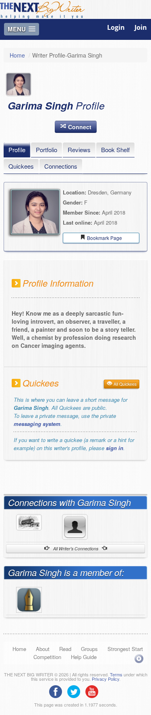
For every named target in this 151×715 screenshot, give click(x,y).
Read (65, 649)
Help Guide (84, 657)
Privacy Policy (105, 679)
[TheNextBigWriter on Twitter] (75, 691)
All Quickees (124, 384)
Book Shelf (115, 149)
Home (17, 55)
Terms (116, 674)
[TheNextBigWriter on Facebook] (57, 691)
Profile (16, 149)
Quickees (21, 166)
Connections (60, 166)
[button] (76, 127)
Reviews (79, 149)
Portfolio (46, 149)
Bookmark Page (104, 237)
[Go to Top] (138, 658)
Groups (89, 649)
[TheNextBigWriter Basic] (29, 599)
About (43, 649)
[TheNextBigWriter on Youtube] (93, 691)
